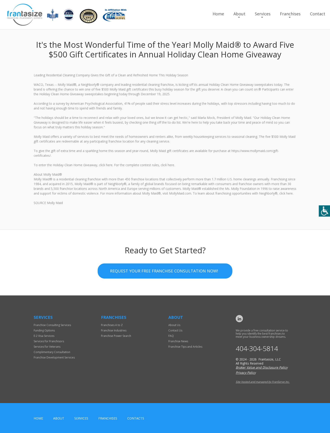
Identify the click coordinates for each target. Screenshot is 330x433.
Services (263, 13)
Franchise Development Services (54, 357)
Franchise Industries (113, 330)
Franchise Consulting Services (52, 325)
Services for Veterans (47, 347)
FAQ (171, 336)
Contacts (135, 418)
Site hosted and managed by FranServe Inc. (263, 382)
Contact (317, 13)
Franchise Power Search (116, 336)
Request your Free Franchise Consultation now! (164, 271)
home (38, 418)
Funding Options (44, 330)
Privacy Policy (246, 372)
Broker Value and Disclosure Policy (262, 367)
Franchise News (178, 341)
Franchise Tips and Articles (185, 347)
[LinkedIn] (239, 318)
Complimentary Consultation (52, 352)
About (239, 13)
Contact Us (175, 330)
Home (218, 13)
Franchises (290, 13)
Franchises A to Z (112, 325)
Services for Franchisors (49, 341)
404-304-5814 (257, 348)
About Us (174, 325)
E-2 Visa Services (44, 336)
